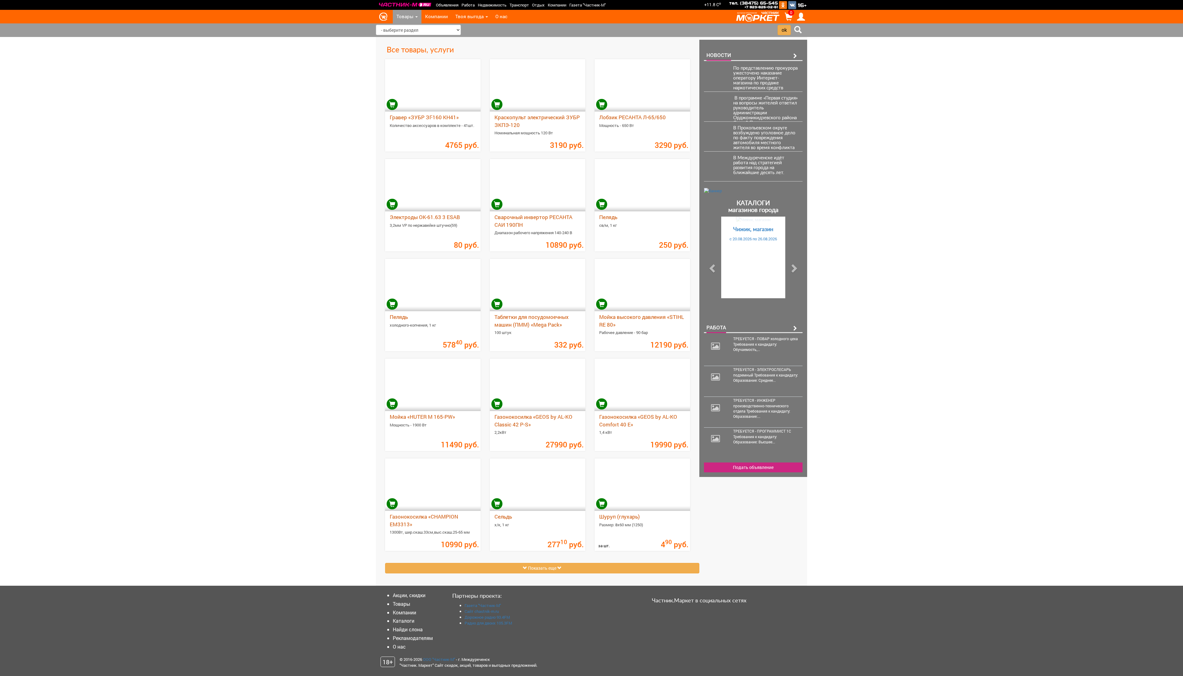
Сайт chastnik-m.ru (482, 611)
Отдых (538, 5)
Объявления (447, 5)
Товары (405, 16)
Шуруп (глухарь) (619, 516)
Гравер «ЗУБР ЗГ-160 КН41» (424, 117)
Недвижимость (492, 5)
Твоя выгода (470, 16)
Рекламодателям (413, 638)
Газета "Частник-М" (587, 5)
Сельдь (503, 516)
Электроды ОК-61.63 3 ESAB (425, 217)
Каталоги (403, 620)
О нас (501, 16)
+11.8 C (712, 4)
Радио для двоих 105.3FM (488, 623)
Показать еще (542, 568)
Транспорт (519, 5)
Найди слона (408, 629)
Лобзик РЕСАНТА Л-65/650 (632, 117)
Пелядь (608, 217)
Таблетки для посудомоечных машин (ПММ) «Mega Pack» (531, 320)
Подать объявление (753, 467)
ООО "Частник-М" (439, 659)
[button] (711, 267)
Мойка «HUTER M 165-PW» (422, 416)
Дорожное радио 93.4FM (487, 617)
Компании (557, 5)
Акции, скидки (409, 595)
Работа (468, 5)
